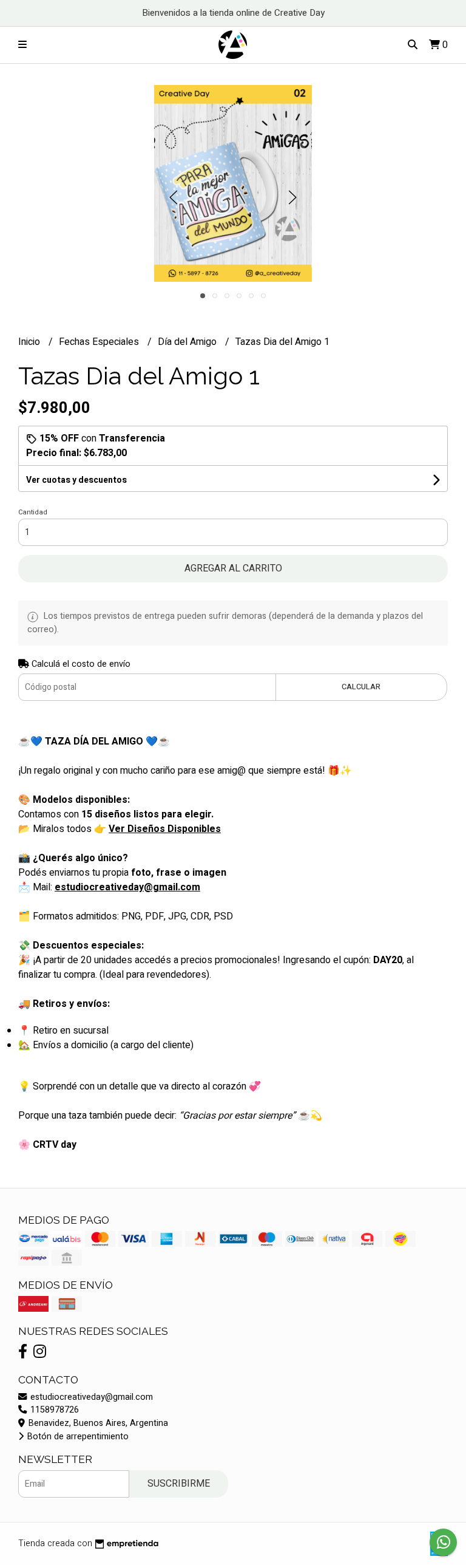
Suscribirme (178, 1483)
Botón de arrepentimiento (77, 1436)
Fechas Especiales (100, 342)
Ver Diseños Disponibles (165, 829)
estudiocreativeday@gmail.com (90, 1397)
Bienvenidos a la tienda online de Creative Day (233, 12)
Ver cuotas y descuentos (76, 480)
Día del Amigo (188, 342)
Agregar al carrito (233, 568)
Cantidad (32, 512)
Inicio (30, 342)
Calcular (361, 686)
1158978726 (53, 1409)
